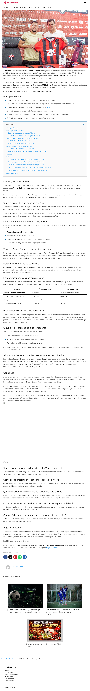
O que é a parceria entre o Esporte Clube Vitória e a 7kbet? (26, 159)
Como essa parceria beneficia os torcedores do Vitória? (26, 162)
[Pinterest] (15, 557)
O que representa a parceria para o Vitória (21, 133)
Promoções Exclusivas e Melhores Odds (19, 146)
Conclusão (9, 154)
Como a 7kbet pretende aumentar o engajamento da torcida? (27, 170)
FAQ (7, 157)
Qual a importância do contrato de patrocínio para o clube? (27, 165)
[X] (10, 557)
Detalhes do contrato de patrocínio (19, 141)
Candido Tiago (17, 566)
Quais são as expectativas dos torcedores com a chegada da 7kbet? (30, 167)
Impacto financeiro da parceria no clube (21, 143)
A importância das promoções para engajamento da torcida (27, 151)
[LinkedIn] (25, 557)
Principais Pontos (12, 128)
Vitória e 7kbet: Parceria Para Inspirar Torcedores (22, 138)
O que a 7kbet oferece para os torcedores (21, 148)
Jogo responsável (12, 173)
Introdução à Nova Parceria (15, 131)
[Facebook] (5, 557)
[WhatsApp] (20, 557)
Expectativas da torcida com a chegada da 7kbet (24, 136)
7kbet (48, 107)
